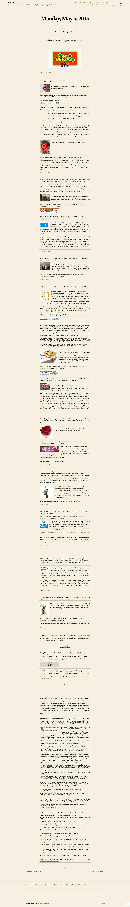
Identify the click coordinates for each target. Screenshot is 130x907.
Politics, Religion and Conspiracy (100, 4)
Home (76, 2)
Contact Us (42, 80)
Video (75, 315)
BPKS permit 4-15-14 (56, 532)
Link (61, 88)
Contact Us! (105, 2)
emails (88, 80)
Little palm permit (79, 532)
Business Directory (84, 2)
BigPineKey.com (13, 3)
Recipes (99, 2)
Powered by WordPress (43, 903)
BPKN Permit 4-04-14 (45, 532)
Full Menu (92, 2)
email (82, 80)
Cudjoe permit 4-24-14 (68, 532)
